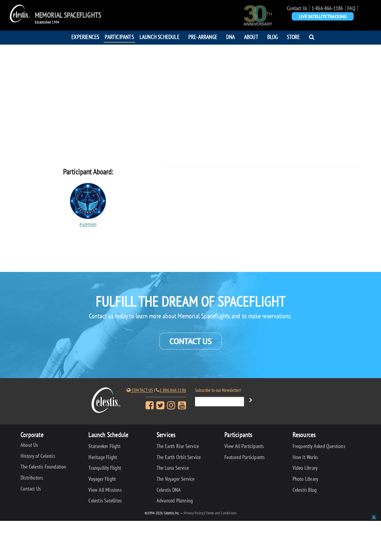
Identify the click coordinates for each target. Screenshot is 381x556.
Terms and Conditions (221, 513)
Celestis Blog (305, 489)
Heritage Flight (102, 457)
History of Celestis (38, 455)
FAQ (351, 8)
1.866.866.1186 (173, 390)
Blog (272, 36)
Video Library (305, 467)
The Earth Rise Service (178, 446)
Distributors (32, 477)
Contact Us (297, 8)
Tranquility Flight (104, 467)
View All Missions (104, 489)
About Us (29, 444)
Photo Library (305, 478)
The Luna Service (173, 467)
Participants (119, 36)
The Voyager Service (176, 478)
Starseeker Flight (104, 446)
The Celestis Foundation (43, 466)
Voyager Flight (102, 478)
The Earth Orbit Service (179, 457)
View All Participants (244, 446)
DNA (230, 36)
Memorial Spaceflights (68, 15)
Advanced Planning (175, 500)
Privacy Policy (194, 513)
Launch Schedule (159, 36)
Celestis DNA (169, 489)
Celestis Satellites (105, 500)
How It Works (305, 457)
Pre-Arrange (202, 36)
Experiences (85, 36)
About (251, 36)
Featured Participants (244, 457)
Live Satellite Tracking (322, 16)
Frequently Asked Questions (319, 446)
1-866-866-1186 (327, 8)
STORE (293, 36)
